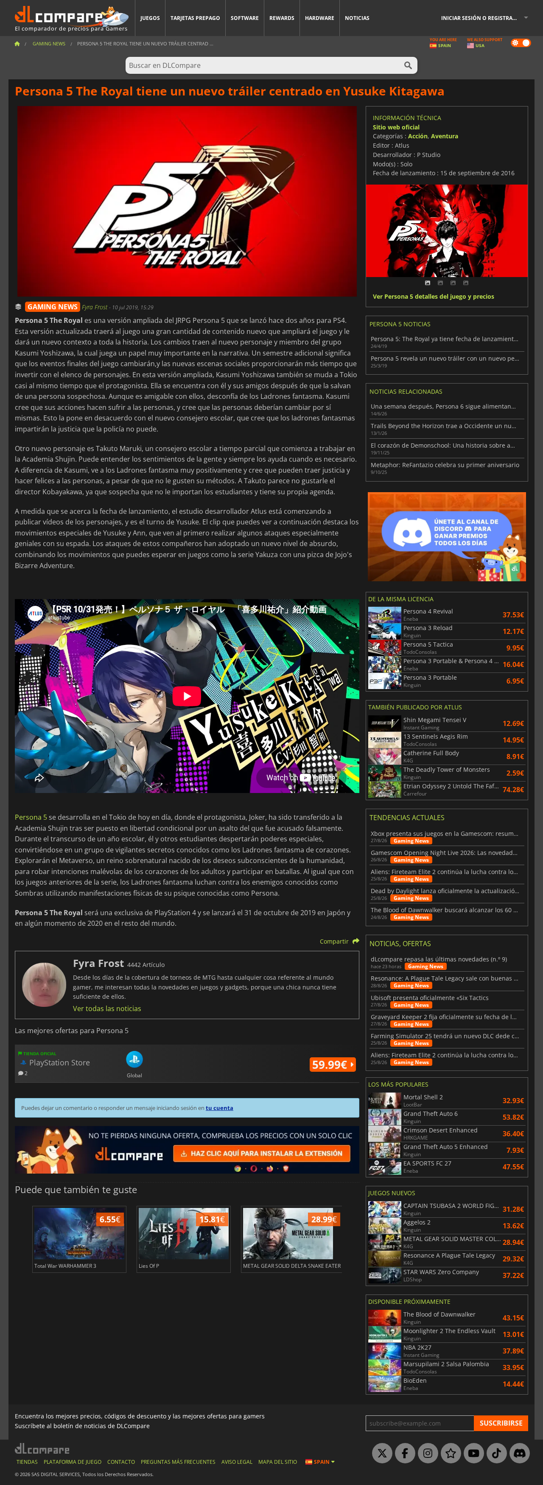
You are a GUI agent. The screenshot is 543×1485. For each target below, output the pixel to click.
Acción (418, 136)
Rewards (281, 18)
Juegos (150, 18)
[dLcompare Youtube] (471, 1453)
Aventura (444, 136)
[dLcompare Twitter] (380, 1453)
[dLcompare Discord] (517, 1453)
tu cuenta (219, 1108)
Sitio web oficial (396, 127)
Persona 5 (32, 817)
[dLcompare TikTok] (494, 1453)
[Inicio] (17, 43)
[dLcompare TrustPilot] (448, 1453)
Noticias (357, 18)
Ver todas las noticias (107, 1008)
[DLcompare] (42, 1448)
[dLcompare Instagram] (426, 1453)
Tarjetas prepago (195, 18)
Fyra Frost (95, 307)
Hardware (319, 18)
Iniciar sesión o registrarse (481, 18)
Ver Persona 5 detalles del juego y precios (433, 296)
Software (245, 18)
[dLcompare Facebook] (403, 1453)
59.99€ (331, 1064)
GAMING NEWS (53, 306)
